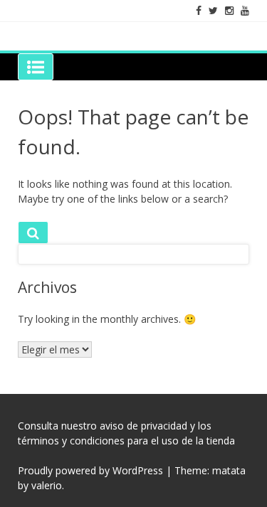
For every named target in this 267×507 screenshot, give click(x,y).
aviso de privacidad (143, 425)
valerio (46, 485)
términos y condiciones (71, 440)
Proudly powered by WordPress (90, 470)
